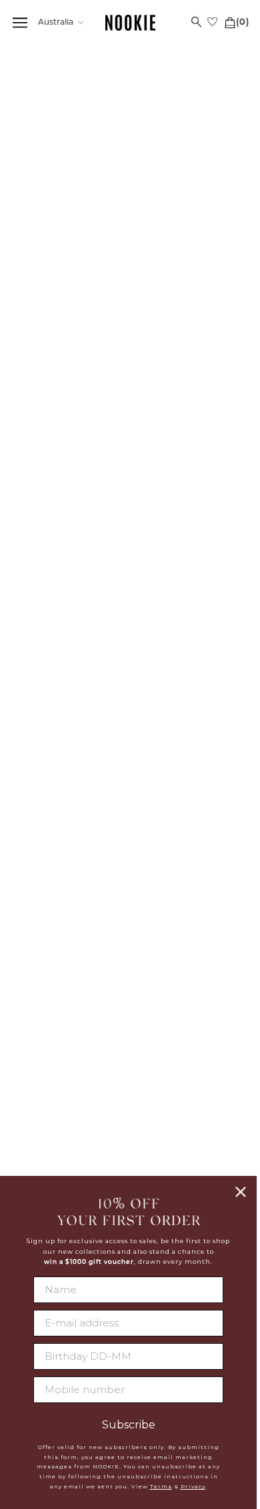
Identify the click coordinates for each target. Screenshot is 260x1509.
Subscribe (128, 1425)
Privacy (193, 1486)
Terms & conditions (188, 967)
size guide (225, 328)
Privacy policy (188, 951)
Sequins (116, 70)
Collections (69, 70)
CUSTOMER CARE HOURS (71, 1100)
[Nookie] (130, 23)
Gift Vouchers (71, 998)
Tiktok (188, 1118)
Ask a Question (220, 783)
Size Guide (33, 783)
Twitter (188, 1069)
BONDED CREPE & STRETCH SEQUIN (97, 219)
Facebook (188, 1053)
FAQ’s (123, 783)
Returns (72, 965)
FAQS (72, 901)
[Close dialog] (240, 1192)
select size (130, 493)
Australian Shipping (72, 918)
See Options (104, 192)
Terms (161, 1486)
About (188, 901)
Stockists (188, 918)
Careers (189, 934)
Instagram (189, 1085)
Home (26, 70)
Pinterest (189, 1102)
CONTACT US (72, 1071)
